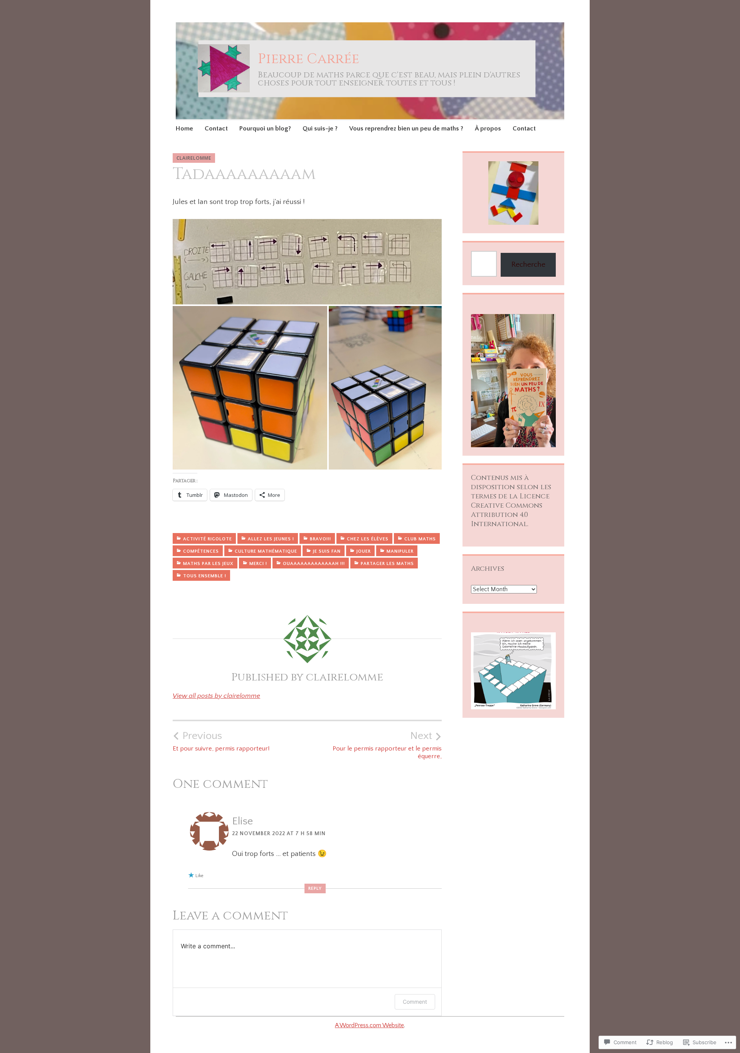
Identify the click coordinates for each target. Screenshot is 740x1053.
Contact (216, 128)
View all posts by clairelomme (216, 695)
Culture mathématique (266, 551)
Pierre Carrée (308, 59)
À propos (488, 128)
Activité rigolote (207, 539)
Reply (315, 888)
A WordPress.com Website (369, 1025)
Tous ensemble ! (204, 575)
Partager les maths (387, 563)
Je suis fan (327, 551)
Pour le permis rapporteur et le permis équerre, (387, 745)
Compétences (201, 551)
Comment (415, 1001)
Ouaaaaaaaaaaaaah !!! (314, 563)
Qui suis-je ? (320, 128)
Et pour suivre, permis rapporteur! (221, 741)
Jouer (364, 551)
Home (184, 128)
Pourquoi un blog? (265, 128)
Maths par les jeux (208, 563)
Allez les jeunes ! (271, 539)
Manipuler (400, 551)
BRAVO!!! (320, 539)
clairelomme (194, 158)
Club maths (420, 539)
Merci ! (258, 563)
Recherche (528, 265)
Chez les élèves (367, 539)
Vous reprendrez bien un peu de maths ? (406, 128)
